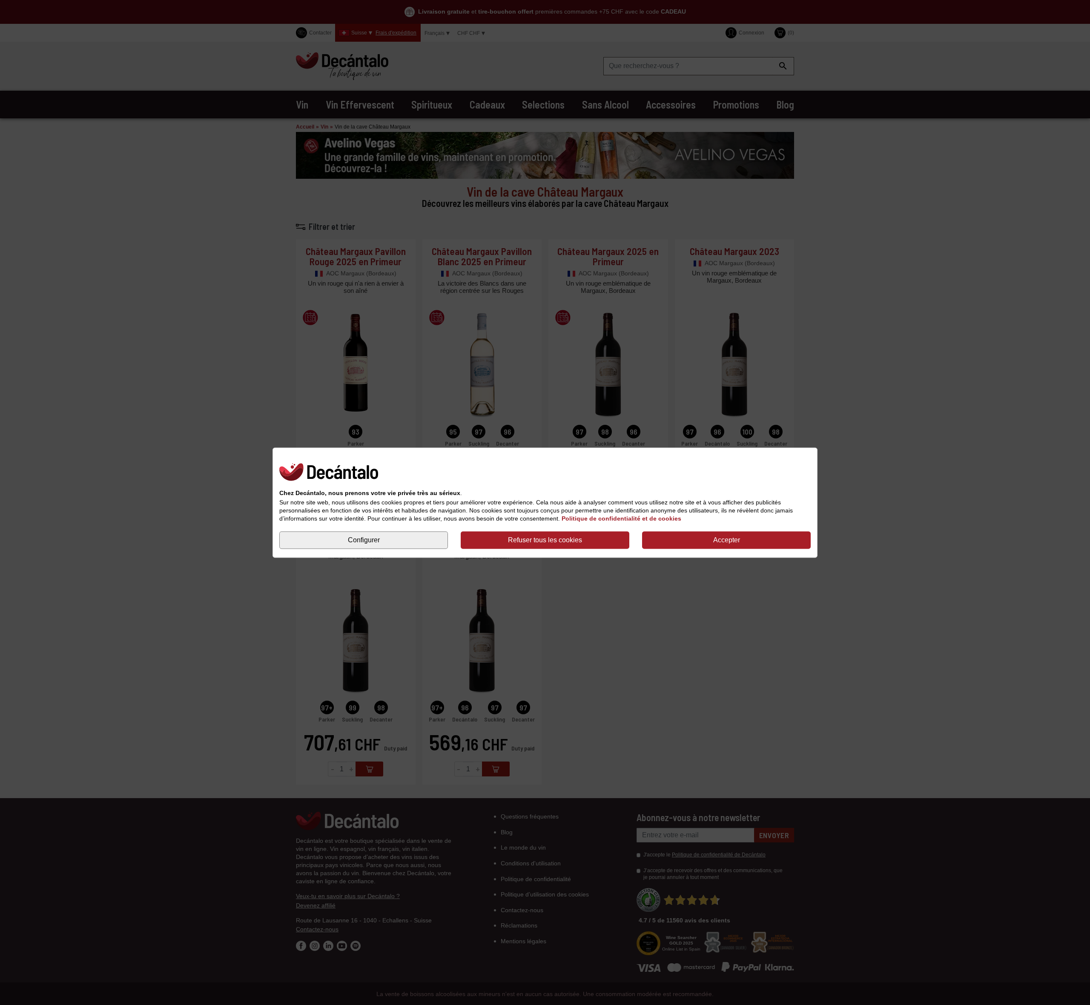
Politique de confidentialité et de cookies (621, 518)
